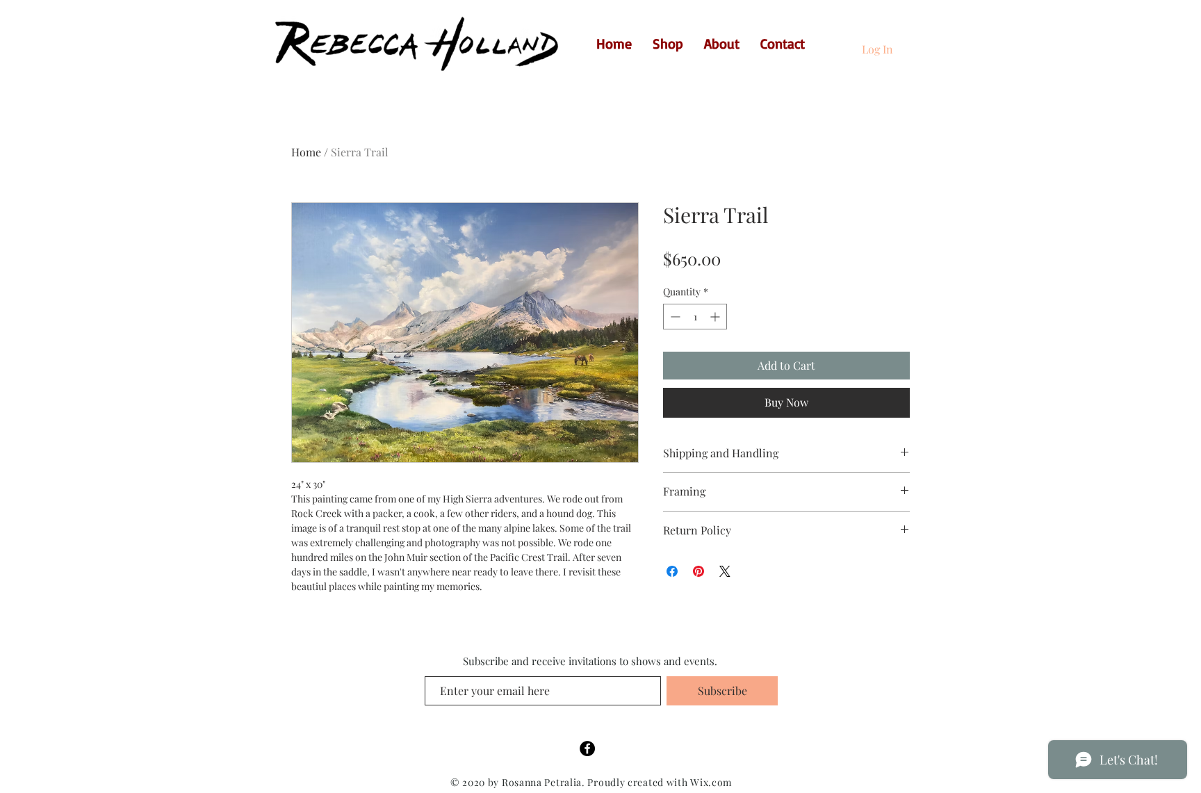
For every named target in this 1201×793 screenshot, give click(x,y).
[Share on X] (725, 571)
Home (306, 152)
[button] (910, 41)
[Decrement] (674, 316)
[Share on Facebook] (672, 571)
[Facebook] (587, 748)
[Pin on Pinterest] (698, 571)
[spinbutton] (695, 316)
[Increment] (716, 316)
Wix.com (711, 782)
